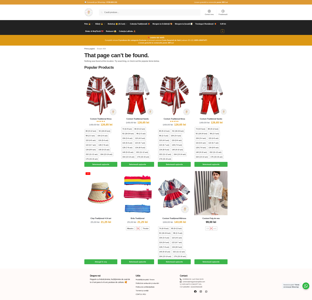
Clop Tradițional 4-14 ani (100, 218)
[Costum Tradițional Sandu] (137, 94)
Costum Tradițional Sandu (137, 119)
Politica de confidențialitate (145, 287)
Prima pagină (89, 49)
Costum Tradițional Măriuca (174, 218)
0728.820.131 (111, 2)
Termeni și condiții (142, 290)
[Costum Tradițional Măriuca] (174, 193)
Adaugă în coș (101, 262)
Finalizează (223, 14)
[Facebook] (195, 291)
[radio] (91, 131)
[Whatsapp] (206, 291)
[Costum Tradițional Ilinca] (100, 94)
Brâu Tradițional (137, 218)
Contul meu (209, 14)
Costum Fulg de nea (211, 218)
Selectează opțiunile (100, 164)
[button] (224, 27)
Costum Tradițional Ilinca (100, 119)
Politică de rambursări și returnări (147, 283)
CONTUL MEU (141, 294)
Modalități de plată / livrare (145, 279)
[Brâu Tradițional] (137, 193)
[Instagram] (200, 291)
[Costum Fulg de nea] (211, 193)
